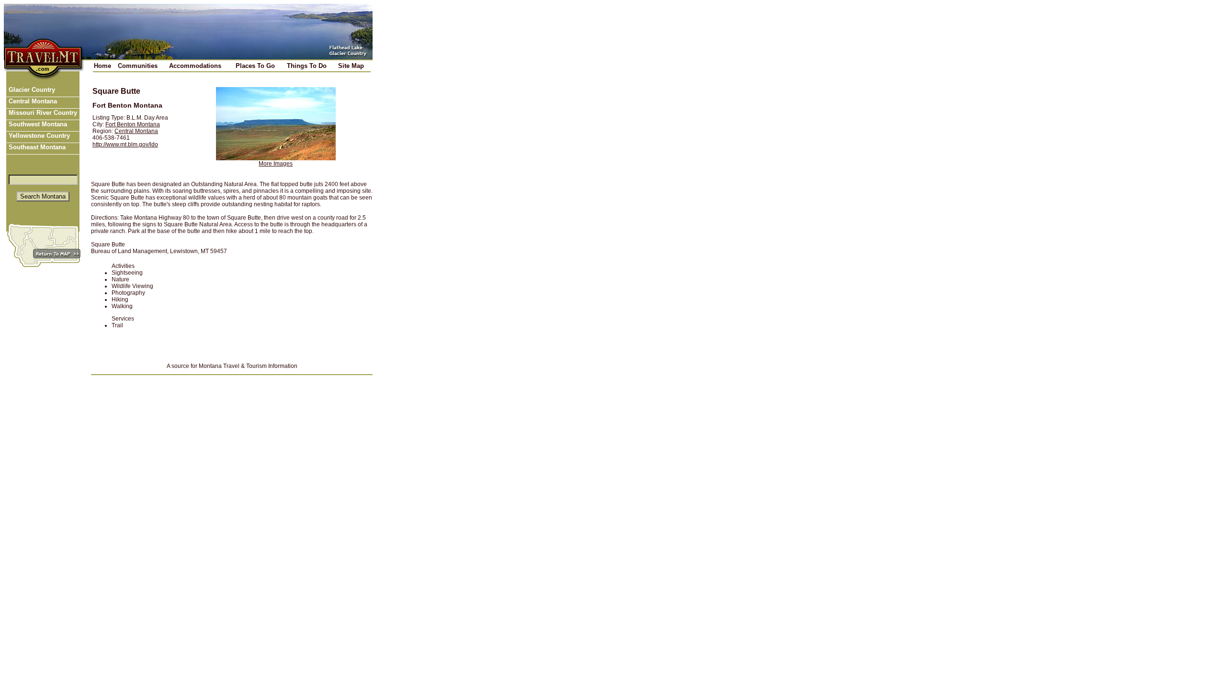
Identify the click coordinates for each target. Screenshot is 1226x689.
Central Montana (32, 101)
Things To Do (307, 65)
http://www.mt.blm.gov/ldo (125, 144)
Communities (138, 65)
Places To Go (255, 65)
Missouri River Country (42, 112)
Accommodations (195, 65)
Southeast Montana (36, 147)
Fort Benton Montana (132, 124)
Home (102, 65)
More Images (276, 163)
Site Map (351, 65)
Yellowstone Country (38, 135)
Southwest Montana (37, 124)
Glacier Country (31, 89)
